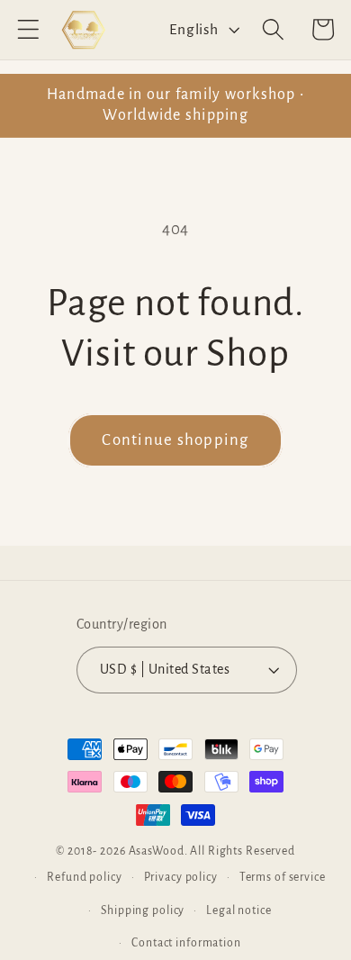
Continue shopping (175, 439)
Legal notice (239, 910)
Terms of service (282, 877)
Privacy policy (181, 877)
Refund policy (84, 877)
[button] (28, 29)
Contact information (186, 943)
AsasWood (156, 851)
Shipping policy (142, 910)
